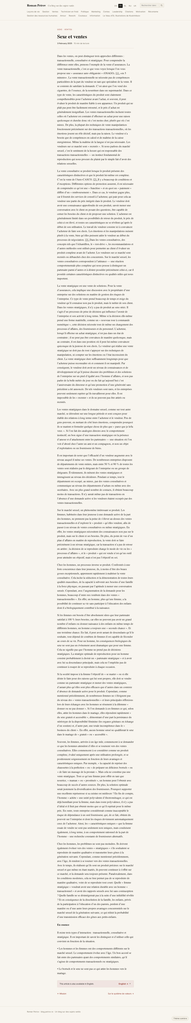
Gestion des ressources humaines (42, 16)
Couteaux (82, 16)
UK (135, 6)
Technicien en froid (69, 11)
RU (130, 6)
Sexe (59, 29)
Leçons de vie (33, 11)
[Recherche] (161, 5)
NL (125, 6)
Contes (106, 11)
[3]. (87, 239)
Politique (85, 11)
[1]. (118, 73)
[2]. (95, 179)
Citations (129, 11)
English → (123, 984)
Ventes (55, 11)
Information (95, 16)
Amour (63, 16)
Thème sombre (180, 1018)
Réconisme (153, 11)
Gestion (45, 11)
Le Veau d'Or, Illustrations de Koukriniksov (121, 16)
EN (116, 6)
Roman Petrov (50, 5)
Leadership (117, 11)
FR (120, 6)
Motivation (140, 11)
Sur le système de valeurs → (121, 993)
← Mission (61, 993)
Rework (72, 16)
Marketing (95, 11)
